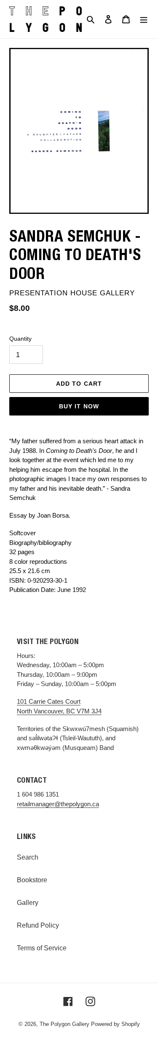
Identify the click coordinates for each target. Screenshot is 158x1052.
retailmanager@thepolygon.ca (58, 803)
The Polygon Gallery (64, 1024)
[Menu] (144, 19)
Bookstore (32, 880)
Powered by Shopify (115, 1024)
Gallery (27, 902)
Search (27, 857)
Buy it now (79, 406)
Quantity (20, 338)
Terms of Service (42, 948)
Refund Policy (38, 925)
